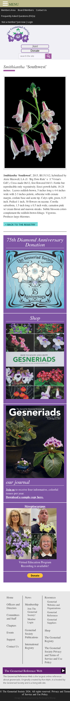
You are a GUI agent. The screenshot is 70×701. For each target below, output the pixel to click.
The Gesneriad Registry (52, 639)
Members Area (8, 10)
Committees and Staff (13, 616)
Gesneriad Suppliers (52, 621)
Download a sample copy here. (24, 497)
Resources (50, 597)
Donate (35, 50)
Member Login (32, 620)
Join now (21, 22)
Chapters (11, 625)
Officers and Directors (13, 606)
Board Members (26, 10)
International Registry (31, 645)
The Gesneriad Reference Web (23, 671)
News (28, 597)
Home (10, 597)
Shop (47, 630)
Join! (35, 46)
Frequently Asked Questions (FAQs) (18, 16)
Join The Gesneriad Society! (32, 612)
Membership (31, 604)
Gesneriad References (52, 614)
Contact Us (41, 10)
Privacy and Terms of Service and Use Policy (46, 693)
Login (30, 22)
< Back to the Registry (20, 224)
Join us (10, 489)
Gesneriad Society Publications (31, 633)
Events (10, 632)
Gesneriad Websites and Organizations (53, 605)
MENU (14, 4)
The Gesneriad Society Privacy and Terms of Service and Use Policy (53, 655)
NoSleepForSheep (47, 698)
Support (11, 639)
